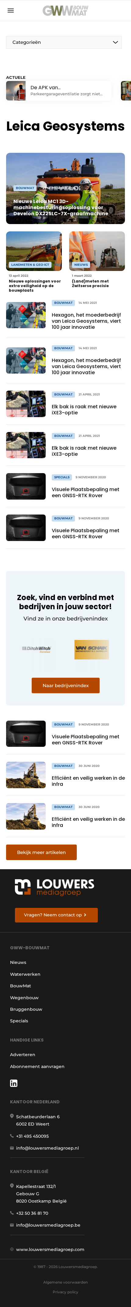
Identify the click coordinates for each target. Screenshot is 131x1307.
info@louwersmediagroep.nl (47, 1148)
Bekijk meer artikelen (41, 852)
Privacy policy (65, 1292)
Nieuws (18, 962)
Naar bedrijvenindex (66, 685)
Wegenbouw (24, 997)
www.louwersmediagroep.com (50, 1249)
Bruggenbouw (26, 1009)
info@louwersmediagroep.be (48, 1225)
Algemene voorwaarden (65, 1282)
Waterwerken (25, 974)
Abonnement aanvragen (37, 1066)
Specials (19, 1021)
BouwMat (20, 986)
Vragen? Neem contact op (53, 915)
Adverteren (22, 1054)
